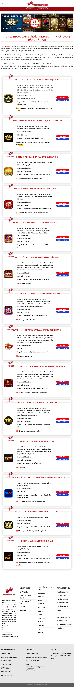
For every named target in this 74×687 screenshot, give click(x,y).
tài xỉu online (10, 602)
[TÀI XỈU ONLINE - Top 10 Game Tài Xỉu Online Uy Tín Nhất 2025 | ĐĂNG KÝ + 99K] (37, 3)
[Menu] (2, 3)
